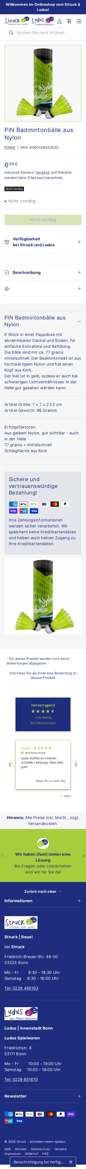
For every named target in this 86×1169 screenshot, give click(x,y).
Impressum (12, 1153)
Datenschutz (40, 1149)
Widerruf (31, 1153)
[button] (69, 21)
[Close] (70, 1162)
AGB (7, 1149)
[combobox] (43, 32)
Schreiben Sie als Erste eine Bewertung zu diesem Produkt (43, 675)
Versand (43, 172)
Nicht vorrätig (43, 220)
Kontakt (21, 1149)
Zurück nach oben (40, 891)
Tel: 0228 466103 (21, 988)
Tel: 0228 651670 (21, 1079)
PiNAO (9, 147)
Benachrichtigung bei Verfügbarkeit (40, 1162)
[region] (43, 765)
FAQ (45, 1153)
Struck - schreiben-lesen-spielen (41, 1141)
